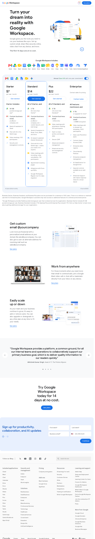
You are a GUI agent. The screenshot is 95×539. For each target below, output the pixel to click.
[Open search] (79, 3)
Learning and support (82, 468)
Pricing (41, 468)
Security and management (25, 469)
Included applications (10, 468)
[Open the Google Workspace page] (11, 3)
